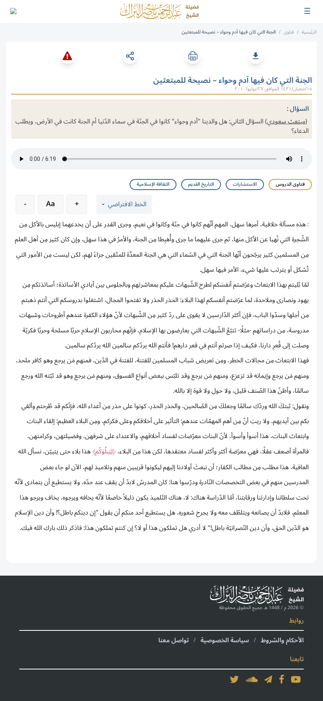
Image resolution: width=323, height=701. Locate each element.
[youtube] (296, 679)
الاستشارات (245, 184)
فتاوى (289, 32)
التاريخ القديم (201, 184)
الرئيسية (309, 32)
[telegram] (268, 679)
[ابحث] (13, 11)
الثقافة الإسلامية (153, 184)
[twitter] (234, 679)
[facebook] (281, 679)
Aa (50, 203)
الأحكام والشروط (282, 640)
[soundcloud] (251, 679)
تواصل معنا (173, 640)
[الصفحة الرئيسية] (159, 11)
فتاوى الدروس (290, 184)
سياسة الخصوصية (224, 640)
